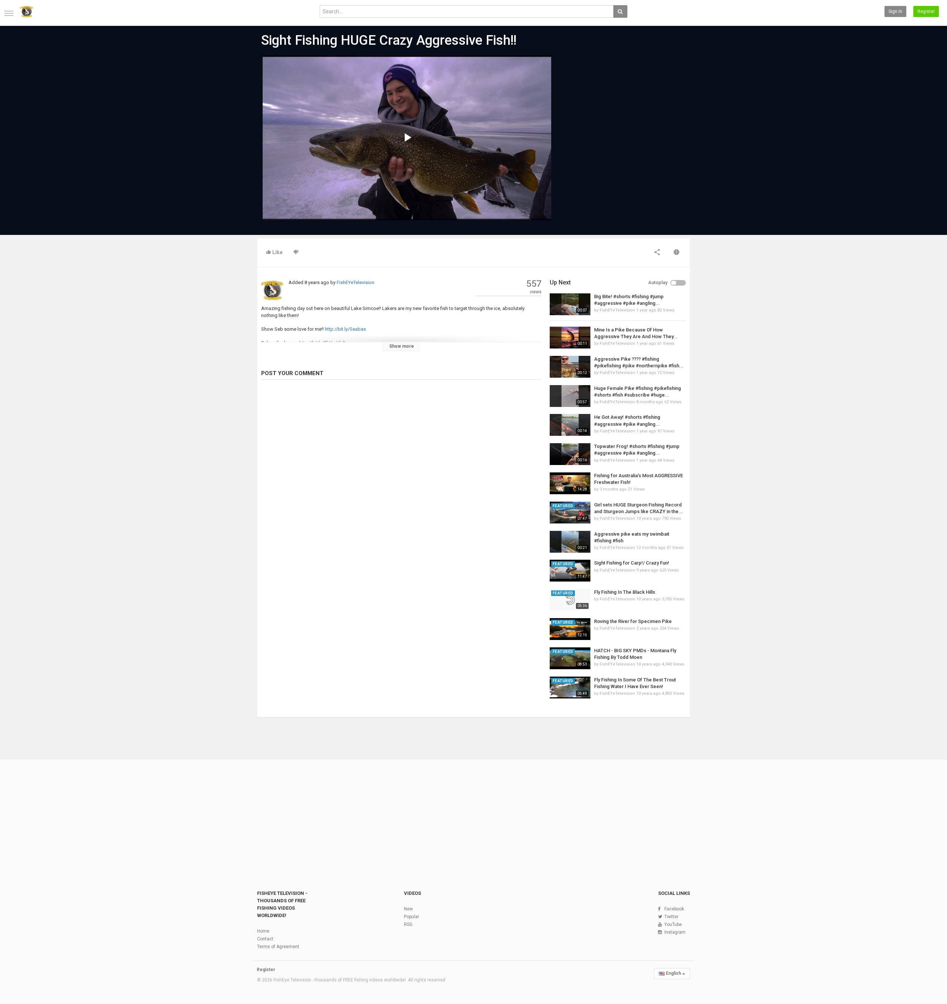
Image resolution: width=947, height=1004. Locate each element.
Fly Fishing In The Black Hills (624, 592)
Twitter (671, 916)
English (673, 973)
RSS (408, 924)
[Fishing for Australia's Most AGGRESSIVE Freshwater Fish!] (570, 483)
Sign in (895, 11)
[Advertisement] (618, 112)
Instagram (674, 932)
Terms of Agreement (278, 946)
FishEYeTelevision (355, 282)
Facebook (674, 909)
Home (263, 931)
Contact (265, 938)
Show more (401, 346)
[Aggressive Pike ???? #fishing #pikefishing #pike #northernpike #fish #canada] (570, 367)
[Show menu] (9, 13)
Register (926, 11)
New (408, 909)
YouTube (673, 924)
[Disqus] (401, 486)
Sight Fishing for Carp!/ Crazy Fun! (631, 563)
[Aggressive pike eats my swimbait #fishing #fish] (570, 542)
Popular (411, 916)
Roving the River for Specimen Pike (633, 621)
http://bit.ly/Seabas (345, 329)
